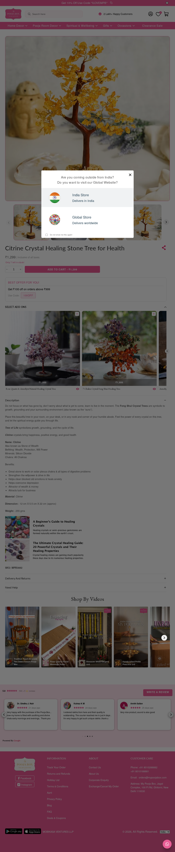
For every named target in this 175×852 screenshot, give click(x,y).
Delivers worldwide (85, 223)
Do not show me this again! (60, 234)
